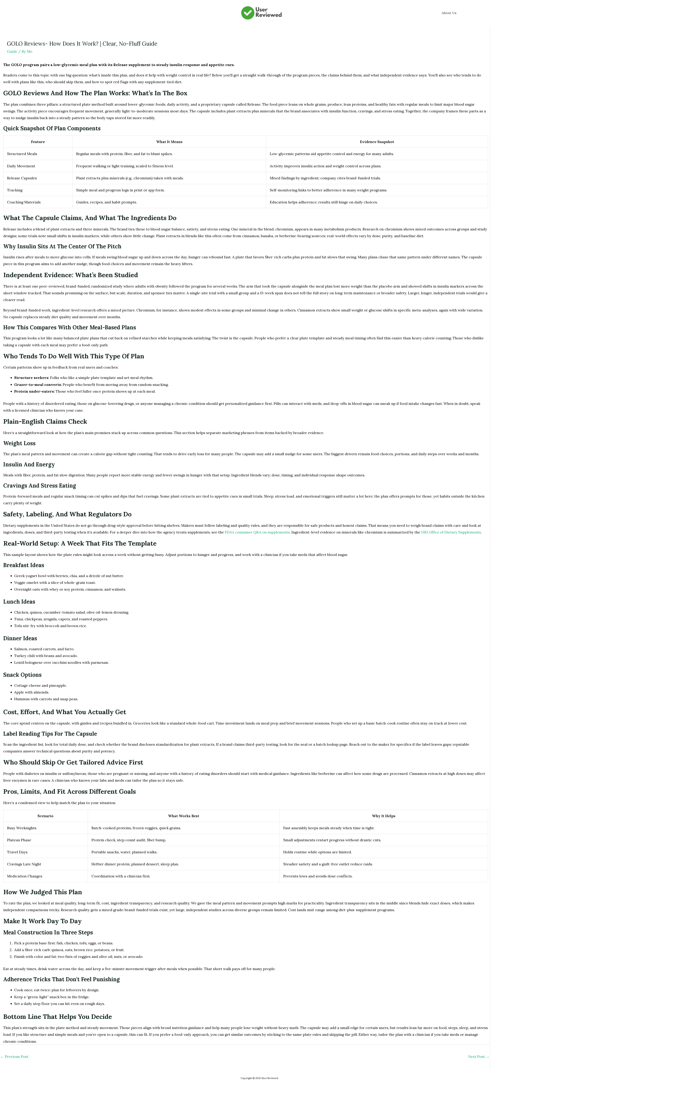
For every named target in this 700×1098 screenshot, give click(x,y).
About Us (449, 13)
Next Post (478, 1056)
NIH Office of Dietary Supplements (451, 532)
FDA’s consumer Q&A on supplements (257, 532)
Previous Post (14, 1056)
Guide (12, 51)
